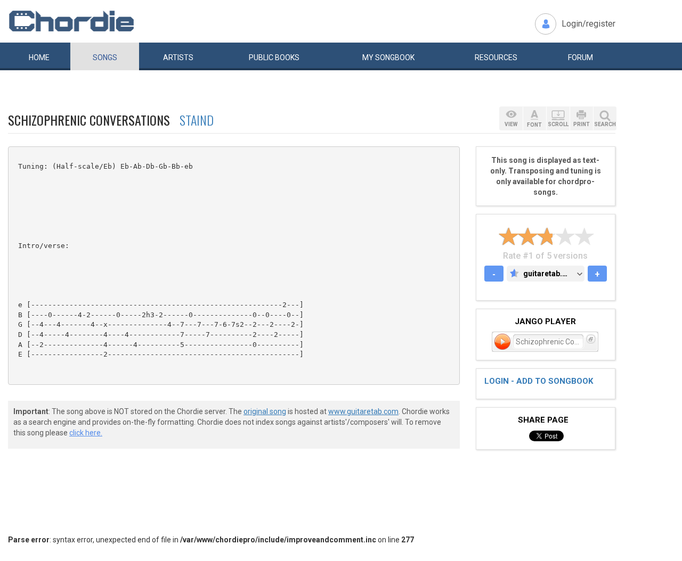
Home (39, 57)
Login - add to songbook (538, 381)
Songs (105, 57)
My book (388, 57)
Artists (178, 57)
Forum (580, 57)
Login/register (588, 24)
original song (264, 411)
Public (274, 57)
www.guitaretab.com (363, 411)
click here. (85, 432)
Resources (496, 57)
